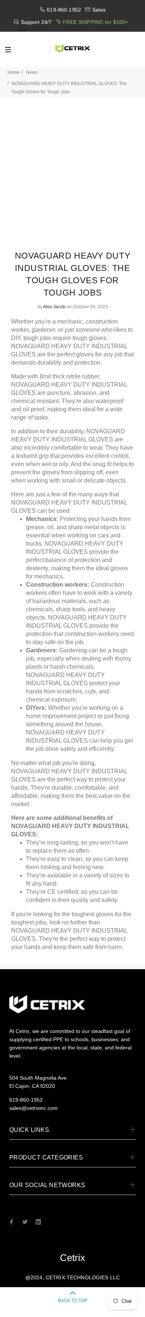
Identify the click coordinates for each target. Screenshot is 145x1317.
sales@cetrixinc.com (33, 1108)
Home (13, 72)
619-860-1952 (64, 10)
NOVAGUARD (31, 346)
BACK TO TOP (72, 1300)
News (32, 72)
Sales (99, 10)
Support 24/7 (36, 22)
